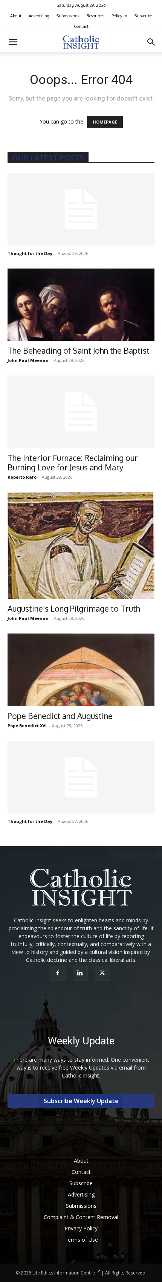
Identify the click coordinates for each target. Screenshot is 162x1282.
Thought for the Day (30, 253)
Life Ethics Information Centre (63, 1273)
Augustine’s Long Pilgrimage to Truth (74, 608)
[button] (13, 42)
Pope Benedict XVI (27, 725)
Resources (95, 15)
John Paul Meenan (28, 360)
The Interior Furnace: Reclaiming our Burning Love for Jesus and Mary (73, 462)
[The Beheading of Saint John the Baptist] (81, 305)
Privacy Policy (81, 1228)
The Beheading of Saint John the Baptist (79, 350)
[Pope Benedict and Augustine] (81, 669)
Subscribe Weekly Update (81, 1101)
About (15, 15)
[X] (103, 973)
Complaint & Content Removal (81, 1217)
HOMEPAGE (105, 122)
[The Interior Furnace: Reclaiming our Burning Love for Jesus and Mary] (81, 411)
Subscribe (143, 15)
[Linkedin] (81, 973)
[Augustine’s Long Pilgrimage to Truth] (81, 545)
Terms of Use (81, 1239)
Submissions (68, 15)
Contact (81, 26)
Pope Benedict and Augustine (60, 716)
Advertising (39, 15)
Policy (117, 15)
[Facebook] (58, 973)
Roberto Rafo (22, 477)
